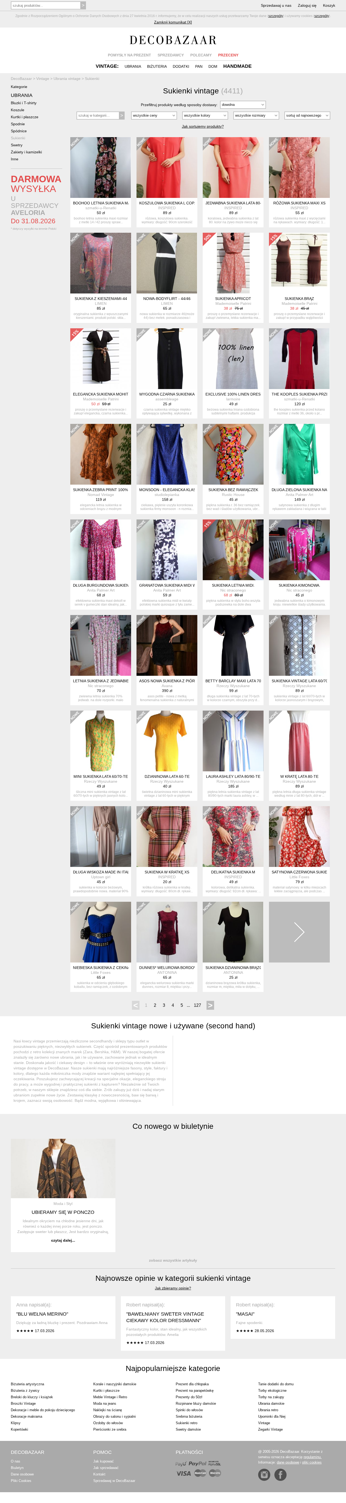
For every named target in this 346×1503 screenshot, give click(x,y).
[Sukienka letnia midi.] (233, 549)
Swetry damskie (188, 1429)
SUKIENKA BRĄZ (299, 298)
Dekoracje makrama (26, 1416)
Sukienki (18, 138)
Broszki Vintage (23, 1403)
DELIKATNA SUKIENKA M (233, 872)
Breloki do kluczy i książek (32, 1397)
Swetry (16, 145)
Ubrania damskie (271, 1403)
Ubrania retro (268, 1410)
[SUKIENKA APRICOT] (233, 263)
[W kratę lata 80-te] (299, 741)
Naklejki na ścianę (107, 1410)
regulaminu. (313, 1457)
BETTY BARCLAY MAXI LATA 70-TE (236, 681)
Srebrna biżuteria (189, 1416)
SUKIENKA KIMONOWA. (299, 585)
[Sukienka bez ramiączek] (233, 454)
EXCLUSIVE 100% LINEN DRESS (234, 394)
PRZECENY (228, 55)
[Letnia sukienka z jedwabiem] (100, 645)
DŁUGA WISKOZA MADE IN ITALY (102, 872)
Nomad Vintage (101, 494)
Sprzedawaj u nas (276, 5)
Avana (167, 686)
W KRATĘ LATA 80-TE (299, 776)
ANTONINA (167, 972)
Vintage (264, 1423)
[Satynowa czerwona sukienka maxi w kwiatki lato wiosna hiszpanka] (299, 836)
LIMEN (101, 303)
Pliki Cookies (21, 1481)
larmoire (233, 399)
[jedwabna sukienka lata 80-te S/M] (233, 167)
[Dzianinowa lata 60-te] (167, 741)
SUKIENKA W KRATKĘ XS (167, 872)
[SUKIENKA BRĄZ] (299, 263)
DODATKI (181, 66)
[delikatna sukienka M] (233, 836)
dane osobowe (288, 1462)
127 (197, 1005)
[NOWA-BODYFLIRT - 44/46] (167, 263)
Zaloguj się (307, 5)
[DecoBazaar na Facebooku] (280, 1475)
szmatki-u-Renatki (100, 208)
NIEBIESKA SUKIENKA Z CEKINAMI (103, 967)
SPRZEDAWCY (171, 55)
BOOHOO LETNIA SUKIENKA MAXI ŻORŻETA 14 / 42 (119, 203)
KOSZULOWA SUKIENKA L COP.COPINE (174, 203)
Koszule (17, 110)
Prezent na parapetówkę (195, 1391)
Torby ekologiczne (272, 1391)
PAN (198, 66)
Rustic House (233, 494)
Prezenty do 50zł (189, 1397)
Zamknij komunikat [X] (173, 22)
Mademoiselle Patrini (233, 303)
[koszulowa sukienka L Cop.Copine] (167, 167)
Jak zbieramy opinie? (173, 1288)
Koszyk (329, 5)
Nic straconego (233, 590)
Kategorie (19, 87)
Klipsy (16, 1423)
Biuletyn (17, 1468)
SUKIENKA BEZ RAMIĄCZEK (233, 490)
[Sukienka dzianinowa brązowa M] (233, 932)
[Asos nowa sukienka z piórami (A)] (167, 645)
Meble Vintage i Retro (110, 1397)
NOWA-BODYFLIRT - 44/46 (167, 298)
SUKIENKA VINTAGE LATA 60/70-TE (303, 681)
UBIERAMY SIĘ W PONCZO (63, 1212)
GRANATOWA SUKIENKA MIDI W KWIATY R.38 (180, 585)
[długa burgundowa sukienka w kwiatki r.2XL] (100, 549)
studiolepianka (167, 494)
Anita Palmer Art (299, 494)
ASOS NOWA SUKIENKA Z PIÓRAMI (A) (173, 681)
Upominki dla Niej (271, 1416)
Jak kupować (103, 1461)
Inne (14, 159)
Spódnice (19, 131)
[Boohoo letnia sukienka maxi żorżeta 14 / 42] (100, 167)
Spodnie (18, 124)
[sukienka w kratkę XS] (167, 836)
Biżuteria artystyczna (27, 1384)
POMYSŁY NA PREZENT (129, 55)
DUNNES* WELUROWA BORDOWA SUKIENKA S (180, 967)
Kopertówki (19, 1429)
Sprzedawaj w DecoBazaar (114, 1481)
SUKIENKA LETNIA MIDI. (233, 585)
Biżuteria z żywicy (25, 1391)
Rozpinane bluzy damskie (196, 1403)
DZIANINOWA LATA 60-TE (167, 776)
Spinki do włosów (189, 1410)
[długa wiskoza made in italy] (100, 836)
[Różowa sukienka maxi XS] (299, 167)
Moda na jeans (104, 1403)
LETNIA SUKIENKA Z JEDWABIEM (102, 681)
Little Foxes (299, 877)
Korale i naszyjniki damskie (114, 1384)
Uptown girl (100, 877)
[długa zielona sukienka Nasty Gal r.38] (299, 454)
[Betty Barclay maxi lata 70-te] (233, 645)
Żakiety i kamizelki (26, 152)
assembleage (166, 399)
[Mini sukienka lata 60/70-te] (100, 741)
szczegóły (275, 16)
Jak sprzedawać (106, 1468)
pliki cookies (312, 1462)
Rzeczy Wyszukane (233, 686)
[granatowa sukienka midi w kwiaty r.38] (167, 549)
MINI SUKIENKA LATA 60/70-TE (101, 776)
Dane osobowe (22, 1474)
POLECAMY (201, 55)
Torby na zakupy (271, 1397)
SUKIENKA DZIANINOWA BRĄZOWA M (238, 967)
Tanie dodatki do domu (276, 1384)
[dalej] (299, 932)
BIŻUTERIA (157, 66)
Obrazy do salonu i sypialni (114, 1416)
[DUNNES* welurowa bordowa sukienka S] (167, 932)
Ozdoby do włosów (108, 1423)
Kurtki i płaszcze (24, 117)
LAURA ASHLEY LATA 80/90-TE (233, 776)
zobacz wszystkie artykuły (173, 1260)
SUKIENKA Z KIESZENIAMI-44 (101, 298)
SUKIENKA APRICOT (233, 298)
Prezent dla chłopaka (192, 1384)
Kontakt (99, 1474)
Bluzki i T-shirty (23, 103)
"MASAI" (245, 1314)
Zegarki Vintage (270, 1429)
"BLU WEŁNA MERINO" (42, 1314)
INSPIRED (167, 208)
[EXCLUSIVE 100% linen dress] (233, 358)
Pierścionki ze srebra (109, 1429)
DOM (212, 66)
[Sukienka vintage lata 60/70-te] (299, 645)
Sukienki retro (186, 1423)
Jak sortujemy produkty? (203, 126)
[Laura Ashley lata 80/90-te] (233, 741)
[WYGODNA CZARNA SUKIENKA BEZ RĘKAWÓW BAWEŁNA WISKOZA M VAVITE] (167, 358)
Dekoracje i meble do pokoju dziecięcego (43, 1410)
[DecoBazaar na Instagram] (264, 1475)
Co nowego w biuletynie (173, 1126)
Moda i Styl (63, 1203)
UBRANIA (133, 66)
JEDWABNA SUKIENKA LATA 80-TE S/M (239, 203)
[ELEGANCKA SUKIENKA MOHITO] (100, 358)
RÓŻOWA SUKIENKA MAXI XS (299, 203)
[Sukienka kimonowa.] (299, 549)
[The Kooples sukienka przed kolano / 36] (299, 358)
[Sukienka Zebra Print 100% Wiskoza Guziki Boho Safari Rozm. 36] (100, 454)
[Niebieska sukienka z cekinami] (100, 932)
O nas (15, 1461)
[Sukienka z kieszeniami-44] (100, 263)
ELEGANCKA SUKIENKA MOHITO (102, 394)
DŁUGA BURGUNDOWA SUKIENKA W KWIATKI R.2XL (119, 585)
